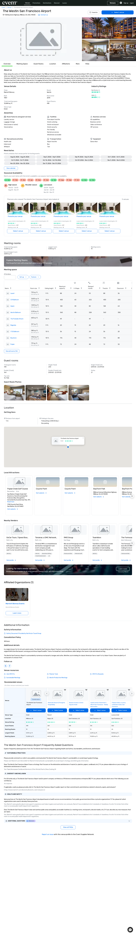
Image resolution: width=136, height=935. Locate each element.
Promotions (36, 3)
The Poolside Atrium (16, 319)
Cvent (3, 7)
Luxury (64, 3)
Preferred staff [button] (78, 553)
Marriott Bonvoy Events (15, 604)
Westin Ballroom (15, 312)
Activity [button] (9, 553)
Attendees (7, 274)
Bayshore (13, 338)
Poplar (12, 344)
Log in (132, 3)
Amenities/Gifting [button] (46, 553)
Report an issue (47, 834)
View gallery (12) (128, 57)
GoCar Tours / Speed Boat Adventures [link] (17, 537)
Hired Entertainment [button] (41, 556)
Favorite (94, 12)
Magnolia (13, 325)
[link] (17, 530)
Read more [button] (10, 502)
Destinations (47, 3)
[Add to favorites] (65, 690)
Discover (57, 3)
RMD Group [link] (68, 537)
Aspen (12, 306)
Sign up (126, 3)
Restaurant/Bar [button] (68, 553)
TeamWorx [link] (96, 537)
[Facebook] (9, 666)
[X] (5, 666)
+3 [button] (49, 556)
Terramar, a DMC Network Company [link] (46, 537)
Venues (27, 3)
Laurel (12, 293)
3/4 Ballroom (14, 300)
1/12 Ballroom (14, 331)
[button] (40, 39)
